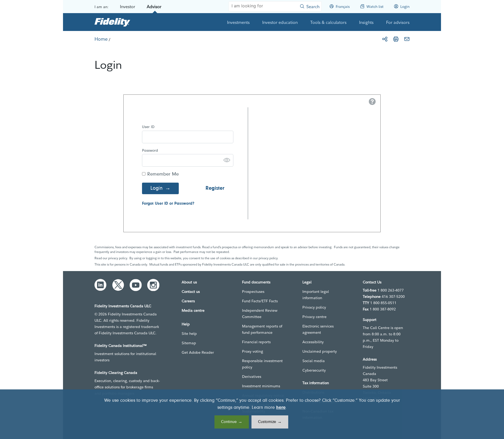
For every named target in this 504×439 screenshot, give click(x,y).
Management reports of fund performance (262, 329)
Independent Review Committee (259, 313)
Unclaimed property (319, 351)
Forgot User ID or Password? (168, 204)
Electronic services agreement (318, 329)
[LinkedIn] (100, 285)
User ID (148, 127)
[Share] (384, 39)
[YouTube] (136, 285)
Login (156, 188)
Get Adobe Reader (198, 352)
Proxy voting (252, 351)
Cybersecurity (314, 370)
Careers (188, 301)
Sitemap (189, 343)
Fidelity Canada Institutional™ (120, 345)
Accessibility (313, 342)
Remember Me (163, 174)
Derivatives (251, 376)
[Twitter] (118, 285)
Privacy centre (314, 316)
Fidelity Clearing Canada (115, 372)
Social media (313, 360)
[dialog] (252, 414)
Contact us (191, 291)
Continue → (231, 422)
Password (150, 151)
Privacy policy (314, 307)
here (281, 407)
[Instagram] (153, 285)
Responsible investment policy (262, 363)
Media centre (193, 310)
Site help (189, 333)
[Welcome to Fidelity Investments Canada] (112, 22)
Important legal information (315, 294)
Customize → (270, 422)
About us (189, 282)
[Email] (407, 39)
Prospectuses (253, 291)
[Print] (395, 39)
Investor (127, 6)
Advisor (154, 6)
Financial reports (256, 342)
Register (215, 188)
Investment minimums (261, 386)
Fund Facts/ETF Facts (260, 301)
